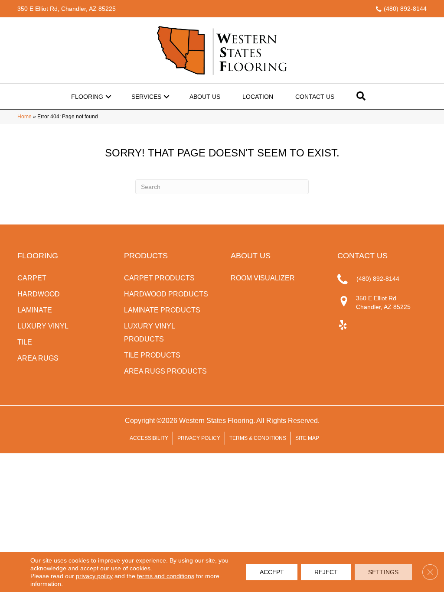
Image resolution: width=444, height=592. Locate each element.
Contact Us (314, 96)
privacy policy (94, 575)
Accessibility (149, 438)
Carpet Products (159, 278)
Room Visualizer (263, 278)
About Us (204, 96)
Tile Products (152, 355)
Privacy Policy (198, 438)
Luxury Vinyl (43, 326)
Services (146, 96)
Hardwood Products (166, 294)
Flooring (87, 96)
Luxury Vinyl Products (149, 332)
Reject (326, 572)
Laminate (34, 310)
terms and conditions (165, 575)
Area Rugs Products (165, 371)
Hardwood (38, 294)
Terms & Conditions (257, 438)
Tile (24, 342)
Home (24, 117)
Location (257, 96)
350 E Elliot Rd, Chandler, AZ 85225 (66, 8)
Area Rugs (38, 358)
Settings (383, 572)
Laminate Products (162, 310)
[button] (108, 96)
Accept (272, 572)
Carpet (31, 278)
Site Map (307, 438)
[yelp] (342, 325)
